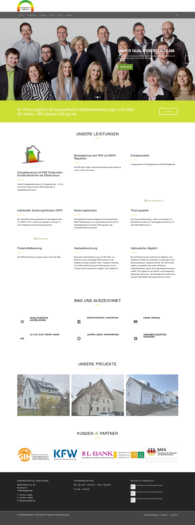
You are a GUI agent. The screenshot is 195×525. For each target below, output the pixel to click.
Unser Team (125, 67)
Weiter (189, 60)
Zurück (6, 60)
